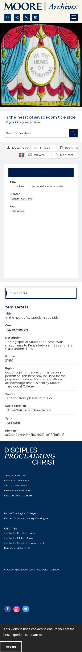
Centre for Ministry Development (24, 543)
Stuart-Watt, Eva (22, 198)
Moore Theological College (20, 513)
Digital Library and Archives (23, 122)
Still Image (18, 210)
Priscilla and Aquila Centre (20, 548)
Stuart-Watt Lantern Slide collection (29, 410)
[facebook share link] (7, 609)
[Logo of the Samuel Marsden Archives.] (41, 7)
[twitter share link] (25, 609)
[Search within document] (73, 133)
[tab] (41, 172)
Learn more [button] (37, 635)
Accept (11, 646)
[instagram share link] (16, 609)
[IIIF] (21, 154)
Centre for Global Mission (19, 537)
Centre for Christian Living (20, 532)
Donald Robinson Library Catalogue (26, 518)
